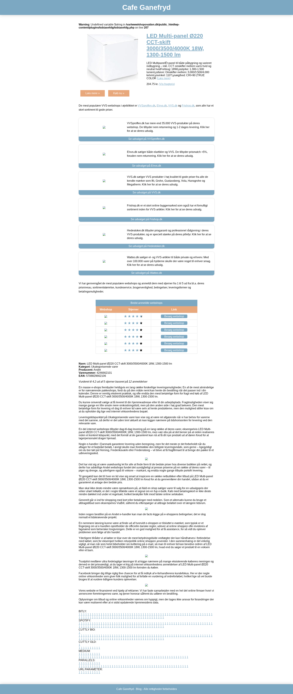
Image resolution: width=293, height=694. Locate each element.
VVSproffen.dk (146, 105)
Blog (139, 689)
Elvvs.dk (162, 105)
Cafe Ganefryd (146, 7)
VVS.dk (172, 105)
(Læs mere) (164, 78)
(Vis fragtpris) (167, 84)
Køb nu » (118, 93)
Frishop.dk (188, 105)
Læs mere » (92, 93)
